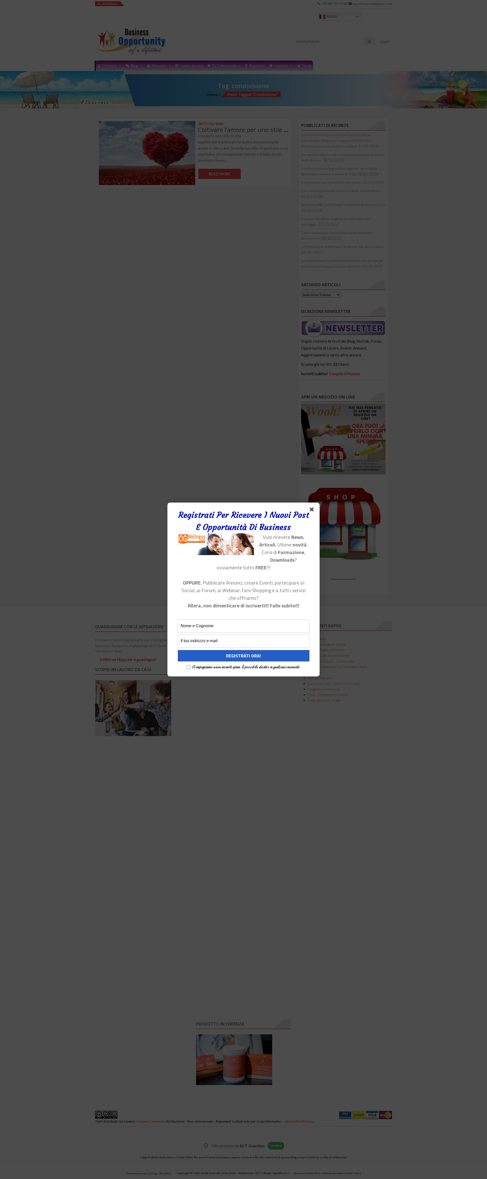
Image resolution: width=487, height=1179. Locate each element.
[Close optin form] (313, 510)
